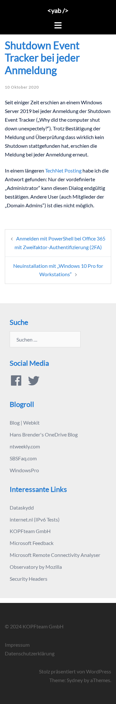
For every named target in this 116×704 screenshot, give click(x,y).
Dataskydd (22, 507)
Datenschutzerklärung (29, 653)
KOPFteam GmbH (30, 531)
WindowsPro (24, 470)
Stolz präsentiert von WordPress (75, 671)
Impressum (17, 645)
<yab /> (58, 10)
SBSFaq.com (23, 458)
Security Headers (28, 579)
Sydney (75, 680)
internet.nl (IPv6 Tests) (35, 519)
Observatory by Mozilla (36, 567)
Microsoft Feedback (31, 543)
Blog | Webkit (25, 422)
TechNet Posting (63, 170)
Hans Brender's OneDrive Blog (44, 434)
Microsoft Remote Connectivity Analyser (55, 555)
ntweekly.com (25, 446)
